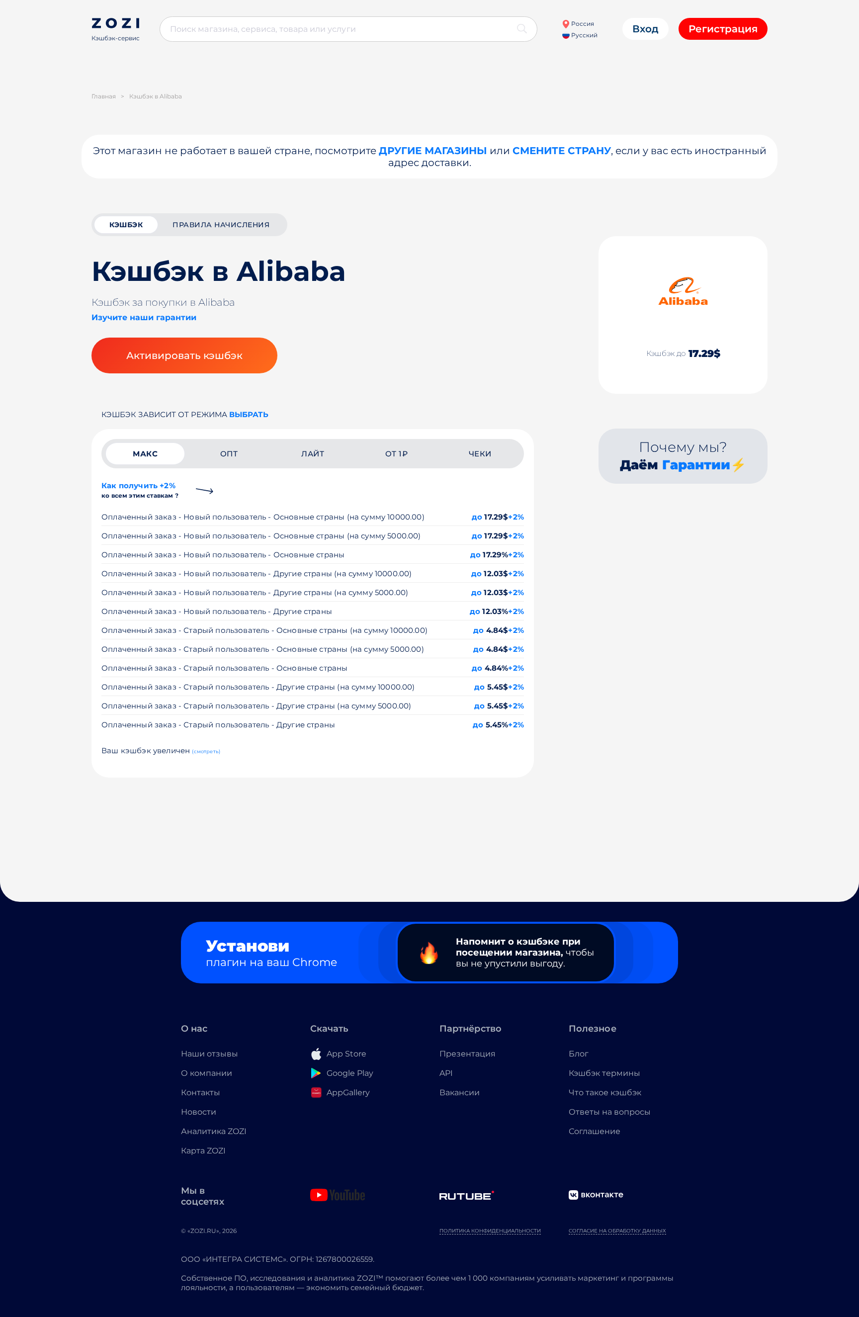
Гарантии (696, 465)
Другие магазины (433, 151)
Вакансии (459, 1092)
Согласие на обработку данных (617, 1231)
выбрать (248, 414)
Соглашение (594, 1131)
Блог (579, 1053)
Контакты (200, 1092)
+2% (516, 517)
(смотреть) (206, 751)
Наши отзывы (209, 1053)
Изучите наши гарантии (143, 317)
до (477, 517)
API (446, 1073)
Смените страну (562, 151)
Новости (198, 1112)
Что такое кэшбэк (605, 1092)
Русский (584, 35)
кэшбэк (126, 224)
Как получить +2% (139, 490)
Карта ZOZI (203, 1150)
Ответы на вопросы (610, 1112)
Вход (645, 29)
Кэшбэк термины (604, 1073)
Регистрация (723, 29)
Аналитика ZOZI (214, 1131)
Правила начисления (220, 224)
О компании (206, 1073)
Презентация (467, 1053)
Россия (582, 23)
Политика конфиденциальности (490, 1231)
